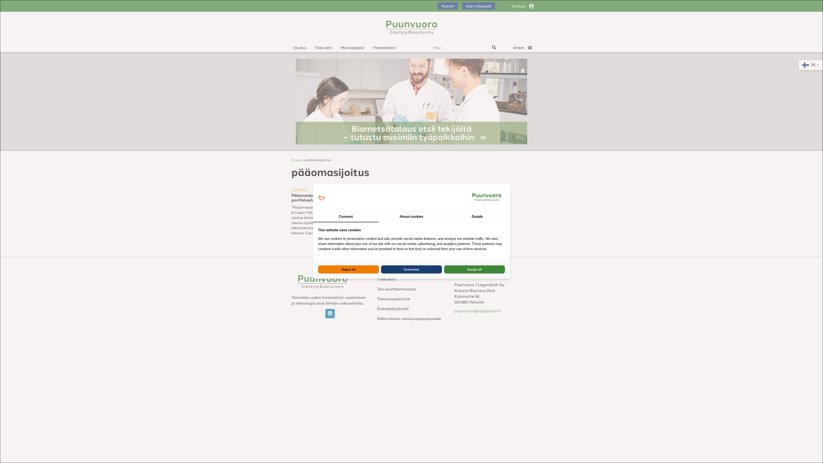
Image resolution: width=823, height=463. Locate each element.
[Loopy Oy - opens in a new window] (322, 198)
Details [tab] (477, 216)
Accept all (474, 269)
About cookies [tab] (411, 216)
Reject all (348, 269)
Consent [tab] (346, 216)
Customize (411, 269)
